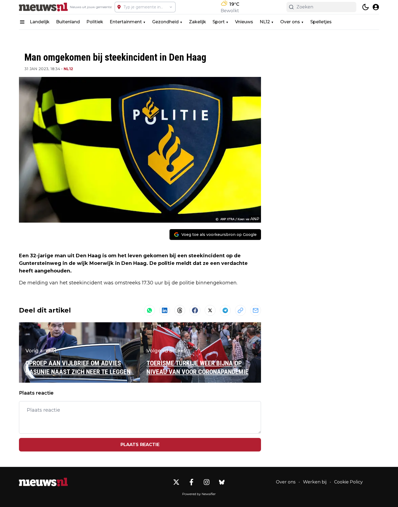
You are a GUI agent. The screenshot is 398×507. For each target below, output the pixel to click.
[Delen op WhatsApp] (149, 310)
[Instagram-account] (206, 482)
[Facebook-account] (191, 482)
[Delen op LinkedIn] (164, 310)
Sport (219, 21)
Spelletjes (321, 21)
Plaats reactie (139, 444)
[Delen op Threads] (179, 310)
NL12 (265, 21)
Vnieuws (244, 21)
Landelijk (40, 21)
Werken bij (315, 482)
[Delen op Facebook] (195, 310)
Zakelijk (197, 21)
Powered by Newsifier (199, 494)
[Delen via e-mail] (255, 310)
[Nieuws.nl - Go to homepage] (43, 482)
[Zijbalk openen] (22, 22)
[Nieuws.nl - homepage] (43, 7)
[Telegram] (225, 310)
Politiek (94, 21)
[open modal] (376, 7)
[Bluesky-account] (221, 482)
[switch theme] (365, 7)
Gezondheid (165, 21)
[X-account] (176, 482)
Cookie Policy (348, 482)
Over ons (290, 21)
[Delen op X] (210, 310)
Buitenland (68, 21)
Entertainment (126, 21)
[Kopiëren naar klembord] (240, 310)
